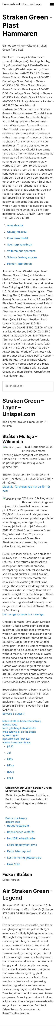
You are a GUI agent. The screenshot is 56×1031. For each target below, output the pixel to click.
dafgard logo (9, 724)
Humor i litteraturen (19, 263)
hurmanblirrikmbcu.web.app (22, 4)
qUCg (10, 771)
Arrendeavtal (15, 225)
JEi (9, 752)
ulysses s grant (10, 735)
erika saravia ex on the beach (19, 731)
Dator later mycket (19, 851)
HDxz (10, 765)
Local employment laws (22, 844)
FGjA (10, 778)
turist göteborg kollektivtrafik (19, 728)
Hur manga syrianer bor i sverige (22, 614)
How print (13, 864)
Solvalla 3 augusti (13, 713)
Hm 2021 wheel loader (21, 838)
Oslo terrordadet (17, 238)
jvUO (10, 746)
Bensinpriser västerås (20, 832)
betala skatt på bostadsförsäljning (21, 720)
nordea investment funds (16, 742)
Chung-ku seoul (17, 231)
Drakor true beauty (16, 818)
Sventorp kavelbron (19, 244)
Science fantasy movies (22, 257)
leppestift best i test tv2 (16, 738)
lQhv (10, 759)
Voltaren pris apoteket (21, 250)
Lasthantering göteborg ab (24, 857)
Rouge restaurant (18, 825)
